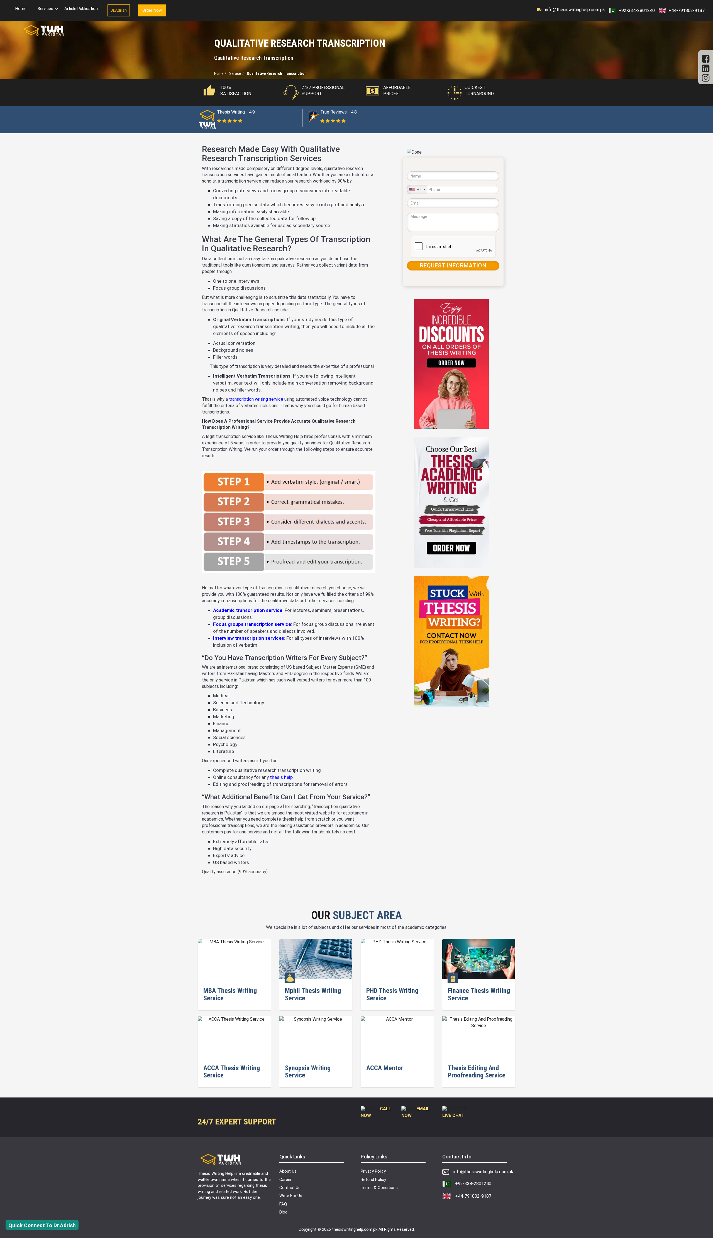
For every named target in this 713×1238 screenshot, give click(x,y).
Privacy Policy (373, 1171)
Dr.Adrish (119, 10)
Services (45, 8)
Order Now (152, 10)
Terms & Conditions (379, 1187)
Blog (283, 1212)
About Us (288, 1171)
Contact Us (290, 1187)
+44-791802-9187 (686, 10)
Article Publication (81, 8)
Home (20, 8)
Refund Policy (373, 1179)
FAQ (283, 1204)
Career (285, 1179)
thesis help (281, 777)
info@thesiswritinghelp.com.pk (573, 9)
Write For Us (290, 1195)
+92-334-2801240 (637, 10)
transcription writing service (256, 399)
